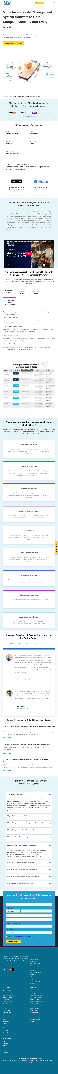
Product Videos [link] (6, 1010)
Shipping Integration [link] (35, 1019)
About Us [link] (32, 957)
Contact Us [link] (33, 961)
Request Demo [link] (40, 2)
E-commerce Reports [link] (35, 968)
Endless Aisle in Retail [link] (8, 1006)
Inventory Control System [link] (36, 1006)
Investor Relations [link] (34, 959)
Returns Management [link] (8, 995)
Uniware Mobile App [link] (7, 1017)
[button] (55, 3)
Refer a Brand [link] (6, 990)
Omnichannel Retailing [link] (35, 997)
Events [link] (32, 970)
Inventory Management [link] (36, 993)
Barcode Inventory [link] (34, 1008)
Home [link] (4, 96)
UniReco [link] (32, 1021)
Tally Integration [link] (6, 999)
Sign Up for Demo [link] (7, 1012)
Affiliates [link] (32, 976)
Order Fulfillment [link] (34, 1010)
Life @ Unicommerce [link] (35, 963)
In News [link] (5, 1008)
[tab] (8, 292)
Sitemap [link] (5, 1023)
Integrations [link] (6, 993)
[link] (5, 3)
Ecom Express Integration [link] (9, 1003)
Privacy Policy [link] (33, 983)
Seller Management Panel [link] (36, 1001)
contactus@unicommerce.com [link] (9, 1035)
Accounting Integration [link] (35, 1014)
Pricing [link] (4, 1014)
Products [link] (9, 96)
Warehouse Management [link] (36, 995)
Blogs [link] (31, 965)
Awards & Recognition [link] (35, 972)
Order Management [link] (35, 990)
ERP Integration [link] (34, 1012)
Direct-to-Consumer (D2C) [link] (36, 999)
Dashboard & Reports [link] (35, 1003)
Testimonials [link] (6, 1021)
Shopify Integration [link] (7, 1001)
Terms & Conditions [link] (35, 981)
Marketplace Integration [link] (36, 1017)
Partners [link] (32, 974)
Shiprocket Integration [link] (8, 997)
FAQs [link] (4, 1019)
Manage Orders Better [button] (13, 43)
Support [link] (32, 979)
